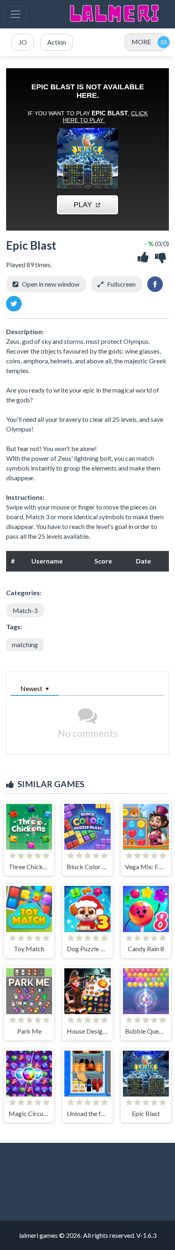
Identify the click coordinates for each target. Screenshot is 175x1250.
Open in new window (50, 284)
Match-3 (25, 610)
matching (25, 644)
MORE (141, 41)
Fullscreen (121, 284)
